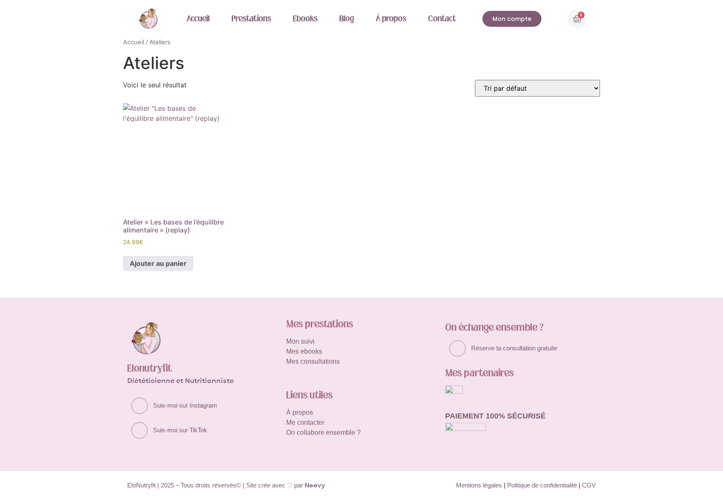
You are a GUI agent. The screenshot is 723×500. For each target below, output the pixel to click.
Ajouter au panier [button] (158, 263)
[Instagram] (139, 406)
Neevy (315, 485)
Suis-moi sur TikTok (180, 430)
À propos (391, 18)
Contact (442, 18)
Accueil (198, 18)
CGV (589, 485)
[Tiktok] (139, 430)
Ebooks (305, 18)
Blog (346, 18)
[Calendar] (457, 348)
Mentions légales (479, 485)
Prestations (251, 18)
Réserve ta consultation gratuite (514, 348)
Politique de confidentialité (542, 485)
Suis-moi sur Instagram (185, 405)
